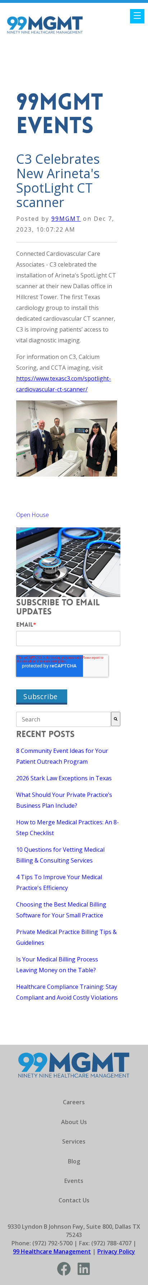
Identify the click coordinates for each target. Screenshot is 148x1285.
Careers (74, 1102)
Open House (32, 515)
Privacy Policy (116, 1251)
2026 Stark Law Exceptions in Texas (64, 778)
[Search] (115, 719)
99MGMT (66, 219)
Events (73, 1181)
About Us (74, 1122)
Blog (74, 1161)
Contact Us (74, 1200)
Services (73, 1141)
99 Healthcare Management (52, 1251)
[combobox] (63, 719)
